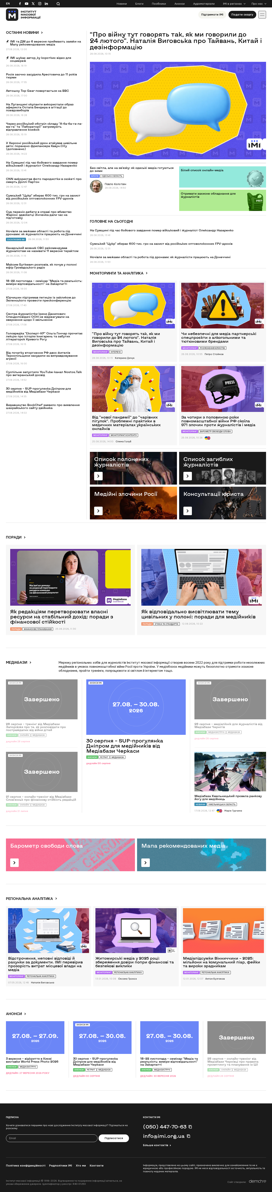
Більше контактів (155, 1145)
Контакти (96, 1165)
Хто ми (81, 1165)
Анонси (179, 3)
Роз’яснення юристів (212, 348)
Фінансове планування (38, 629)
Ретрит (104, 757)
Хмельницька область (221, 804)
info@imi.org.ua (164, 1135)
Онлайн (24, 735)
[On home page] (23, 14)
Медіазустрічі (216, 732)
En (8, 3)
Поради (16, 629)
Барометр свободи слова (215, 431)
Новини (122, 3)
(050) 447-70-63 (164, 1126)
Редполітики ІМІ (60, 1165)
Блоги (139, 3)
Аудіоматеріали (204, 3)
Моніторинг (100, 352)
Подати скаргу (242, 14)
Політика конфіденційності (25, 1165)
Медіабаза (118, 757)
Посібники (159, 3)
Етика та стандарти (166, 624)
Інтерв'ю (116, 352)
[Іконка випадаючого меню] (262, 14)
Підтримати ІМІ (212, 14)
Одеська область (112, 176)
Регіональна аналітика (40, 976)
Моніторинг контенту (124, 435)
